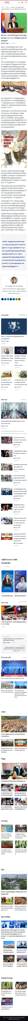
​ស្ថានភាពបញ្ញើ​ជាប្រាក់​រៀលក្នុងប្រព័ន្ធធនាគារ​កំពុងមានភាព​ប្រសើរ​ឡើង (7, 808)
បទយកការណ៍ (3, 341)
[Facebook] (2, 299)
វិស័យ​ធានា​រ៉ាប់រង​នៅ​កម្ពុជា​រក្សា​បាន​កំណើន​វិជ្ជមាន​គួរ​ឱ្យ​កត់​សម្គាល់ (21, 749)
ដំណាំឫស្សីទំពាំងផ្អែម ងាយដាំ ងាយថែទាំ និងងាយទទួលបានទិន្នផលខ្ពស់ (6, 993)
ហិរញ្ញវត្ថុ (6, 43)
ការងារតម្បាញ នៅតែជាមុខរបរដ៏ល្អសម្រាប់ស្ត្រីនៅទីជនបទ (6, 1008)
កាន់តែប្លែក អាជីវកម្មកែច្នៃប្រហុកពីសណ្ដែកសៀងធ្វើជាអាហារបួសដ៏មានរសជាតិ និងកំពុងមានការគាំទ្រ (20, 908)
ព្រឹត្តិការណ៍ (8, 7)
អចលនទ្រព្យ (4, 821)
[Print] (19, 299)
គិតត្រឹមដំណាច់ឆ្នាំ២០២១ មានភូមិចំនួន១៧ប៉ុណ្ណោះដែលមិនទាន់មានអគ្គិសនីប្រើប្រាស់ (7, 750)
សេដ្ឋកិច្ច (6, 426)
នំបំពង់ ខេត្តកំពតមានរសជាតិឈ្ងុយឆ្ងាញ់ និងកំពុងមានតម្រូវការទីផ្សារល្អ (21, 852)
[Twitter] (5, 299)
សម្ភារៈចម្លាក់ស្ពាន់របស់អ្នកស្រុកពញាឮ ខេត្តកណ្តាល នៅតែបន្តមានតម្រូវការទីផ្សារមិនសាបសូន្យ (20, 993)
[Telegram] (13, 299)
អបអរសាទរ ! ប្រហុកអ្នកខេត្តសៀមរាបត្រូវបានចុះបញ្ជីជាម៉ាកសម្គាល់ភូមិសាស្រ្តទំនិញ (6, 836)
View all (25, 657)
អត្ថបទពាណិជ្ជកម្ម (20, 543)
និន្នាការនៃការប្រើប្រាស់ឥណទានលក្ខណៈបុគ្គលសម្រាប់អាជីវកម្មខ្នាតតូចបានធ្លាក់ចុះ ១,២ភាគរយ (21, 794)
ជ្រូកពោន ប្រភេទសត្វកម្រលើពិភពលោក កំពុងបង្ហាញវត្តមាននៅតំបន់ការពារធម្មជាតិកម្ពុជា (8, 965)
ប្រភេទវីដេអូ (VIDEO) (23, 602)
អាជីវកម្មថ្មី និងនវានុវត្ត (21, 469)
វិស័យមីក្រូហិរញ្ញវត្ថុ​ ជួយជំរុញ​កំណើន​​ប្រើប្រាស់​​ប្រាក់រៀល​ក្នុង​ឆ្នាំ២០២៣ (13, 781)
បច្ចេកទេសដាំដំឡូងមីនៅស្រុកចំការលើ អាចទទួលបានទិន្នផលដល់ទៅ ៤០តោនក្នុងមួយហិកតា (13, 735)
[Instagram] (8, 299)
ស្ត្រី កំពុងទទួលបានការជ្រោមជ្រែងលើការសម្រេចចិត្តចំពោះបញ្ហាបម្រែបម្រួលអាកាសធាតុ (7, 908)
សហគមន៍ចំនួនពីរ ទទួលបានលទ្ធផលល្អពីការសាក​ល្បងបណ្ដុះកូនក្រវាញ (6, 852)
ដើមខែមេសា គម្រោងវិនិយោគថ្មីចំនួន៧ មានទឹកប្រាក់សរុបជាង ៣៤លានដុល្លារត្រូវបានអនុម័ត (14, 893)
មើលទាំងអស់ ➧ (23, 315)
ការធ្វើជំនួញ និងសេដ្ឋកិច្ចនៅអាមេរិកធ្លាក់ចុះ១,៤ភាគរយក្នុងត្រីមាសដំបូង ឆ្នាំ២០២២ (20, 836)
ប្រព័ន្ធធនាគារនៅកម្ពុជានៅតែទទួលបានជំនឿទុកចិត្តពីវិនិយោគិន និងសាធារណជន (21, 808)
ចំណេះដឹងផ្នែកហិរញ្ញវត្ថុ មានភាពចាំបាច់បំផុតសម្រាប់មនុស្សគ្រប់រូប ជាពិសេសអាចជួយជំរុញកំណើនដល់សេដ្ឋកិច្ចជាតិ (7, 794)
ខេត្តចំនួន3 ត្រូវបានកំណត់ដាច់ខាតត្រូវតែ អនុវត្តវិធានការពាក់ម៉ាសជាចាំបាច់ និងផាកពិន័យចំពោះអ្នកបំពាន (8, 951)
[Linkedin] (11, 299)
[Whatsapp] (16, 299)
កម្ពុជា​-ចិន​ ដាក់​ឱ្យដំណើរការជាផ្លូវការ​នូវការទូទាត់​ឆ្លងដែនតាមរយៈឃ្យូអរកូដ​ (12, 678)
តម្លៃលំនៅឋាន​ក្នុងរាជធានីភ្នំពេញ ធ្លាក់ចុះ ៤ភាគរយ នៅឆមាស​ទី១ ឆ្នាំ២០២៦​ (7, 691)
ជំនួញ (15, 387)
